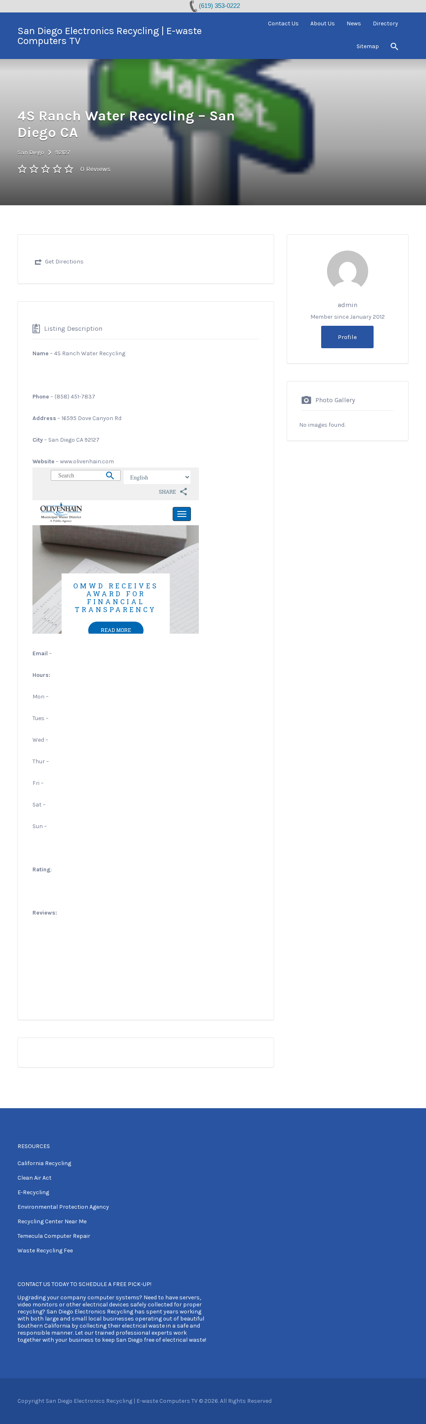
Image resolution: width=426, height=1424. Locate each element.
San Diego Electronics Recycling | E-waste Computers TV (109, 36)
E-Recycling (33, 1192)
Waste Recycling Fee (45, 1250)
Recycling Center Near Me (52, 1221)
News (354, 23)
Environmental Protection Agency (63, 1206)
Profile (347, 337)
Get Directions (64, 261)
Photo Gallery (335, 400)
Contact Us (283, 23)
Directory (385, 23)
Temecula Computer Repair (53, 1236)
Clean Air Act (34, 1177)
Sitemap (368, 46)
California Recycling (44, 1163)
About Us (322, 23)
